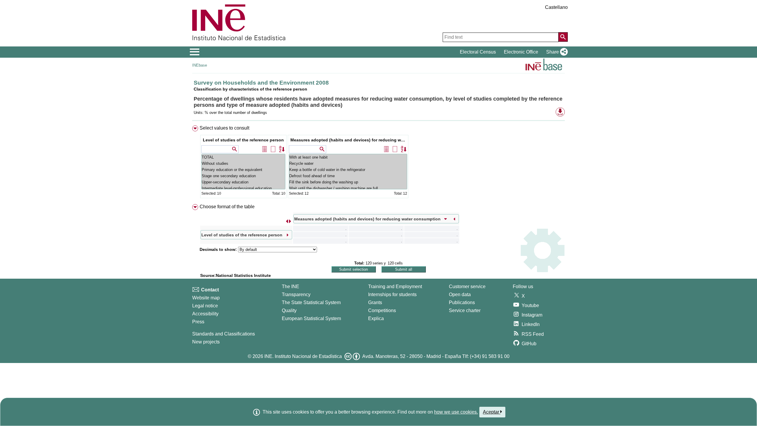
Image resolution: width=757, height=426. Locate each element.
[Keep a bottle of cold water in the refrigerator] (348, 170)
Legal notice (205, 305)
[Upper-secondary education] (243, 182)
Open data (460, 294)
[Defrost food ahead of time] (348, 176)
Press (198, 321)
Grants (375, 302)
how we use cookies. (456, 411)
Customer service (467, 286)
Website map (206, 297)
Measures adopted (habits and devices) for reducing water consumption (348, 140)
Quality (289, 310)
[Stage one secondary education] (243, 176)
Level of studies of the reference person (243, 140)
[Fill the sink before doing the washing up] (348, 182)
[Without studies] (243, 163)
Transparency (296, 294)
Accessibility (205, 313)
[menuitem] (378, 163)
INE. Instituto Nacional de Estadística (303, 356)
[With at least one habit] (348, 157)
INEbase (199, 65)
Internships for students (392, 294)
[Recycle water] (348, 163)
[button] (556, 52)
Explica (376, 318)
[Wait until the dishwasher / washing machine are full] (348, 188)
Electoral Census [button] (478, 51)
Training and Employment (395, 286)
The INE (290, 286)
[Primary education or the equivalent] (243, 170)
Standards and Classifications (223, 333)
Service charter (465, 310)
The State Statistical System (311, 302)
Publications (462, 302)
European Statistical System (311, 318)
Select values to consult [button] (224, 127)
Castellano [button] (556, 7)
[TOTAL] (243, 157)
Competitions (382, 310)
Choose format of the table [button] (227, 206)
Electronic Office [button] (521, 51)
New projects (206, 341)
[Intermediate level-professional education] (243, 188)
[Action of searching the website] (563, 37)
